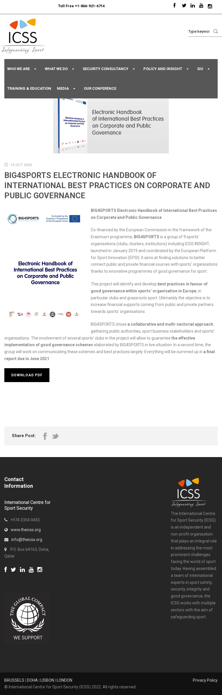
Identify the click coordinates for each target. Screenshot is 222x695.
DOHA (32, 680)
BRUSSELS (14, 680)
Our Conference (100, 88)
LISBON (47, 680)
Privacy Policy (205, 680)
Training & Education (29, 88)
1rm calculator (17, 577)
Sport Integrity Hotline (56, 6)
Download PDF (26, 375)
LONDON (64, 680)
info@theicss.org (26, 539)
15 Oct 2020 (21, 165)
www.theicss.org (26, 529)
